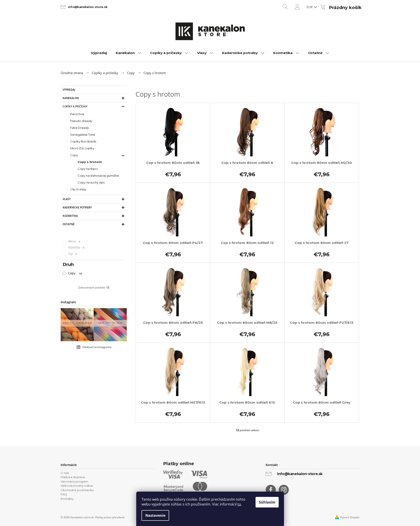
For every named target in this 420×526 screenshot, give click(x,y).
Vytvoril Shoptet (349, 517)
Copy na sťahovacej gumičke (98, 175)
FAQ (64, 494)
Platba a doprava (73, 477)
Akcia (74, 241)
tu (239, 504)
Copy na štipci (88, 168)
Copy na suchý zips (91, 182)
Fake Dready (79, 127)
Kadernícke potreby (77, 207)
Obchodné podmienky (77, 490)
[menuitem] (98, 53)
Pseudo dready (81, 121)
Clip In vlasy (78, 189)
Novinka (76, 247)
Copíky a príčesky (75, 106)
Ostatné (69, 224)
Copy (74, 155)
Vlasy (67, 199)
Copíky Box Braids (83, 141)
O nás (65, 473)
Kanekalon (71, 98)
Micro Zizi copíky (82, 148)
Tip (72, 254)
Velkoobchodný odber (77, 485)
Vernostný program (74, 481)
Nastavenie (155, 515)
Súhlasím (267, 502)
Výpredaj (69, 90)
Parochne (77, 114)
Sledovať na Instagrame (97, 347)
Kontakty (67, 498)
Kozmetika (70, 216)
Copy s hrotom (90, 162)
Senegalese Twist (82, 134)
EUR (310, 7)
